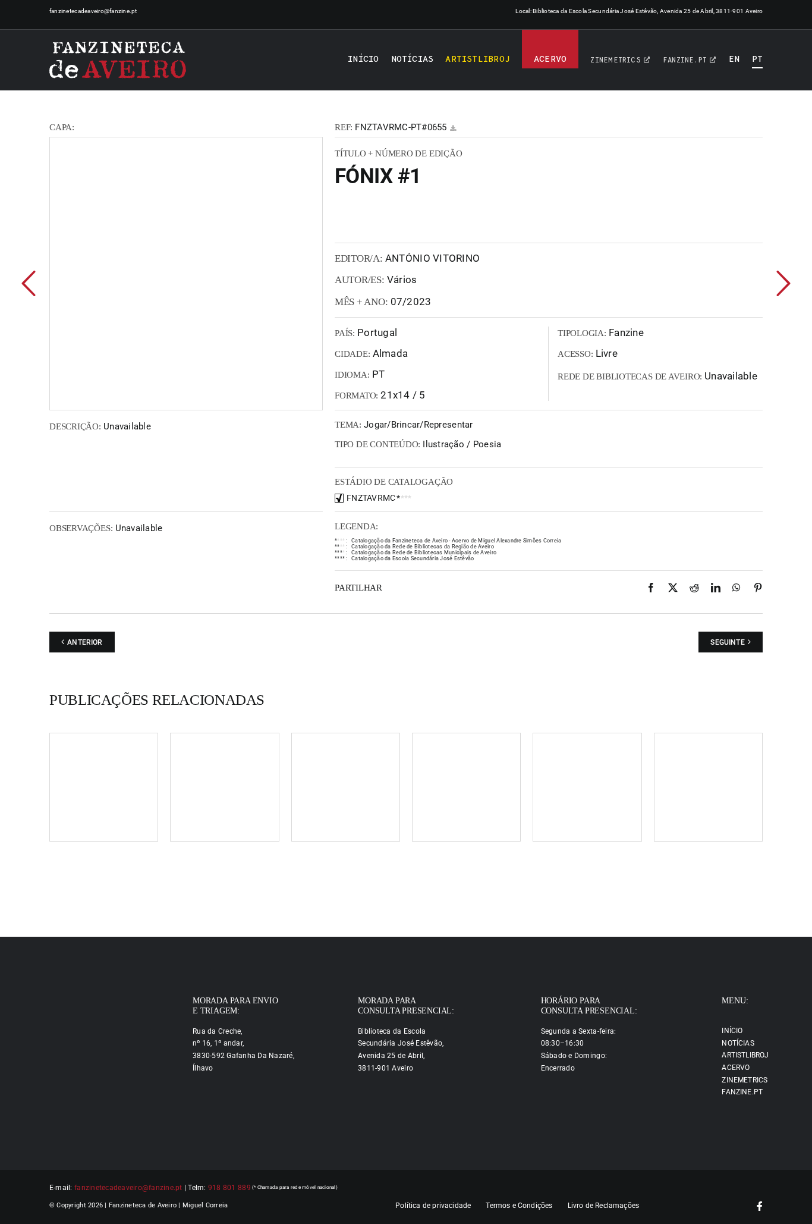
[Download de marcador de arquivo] (453, 128)
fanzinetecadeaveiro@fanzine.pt (93, 11)
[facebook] (760, 1206)
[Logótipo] (117, 60)
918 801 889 (229, 1188)
